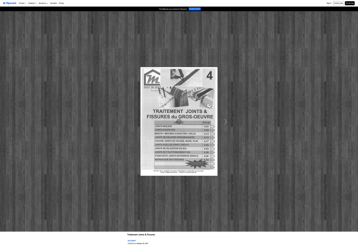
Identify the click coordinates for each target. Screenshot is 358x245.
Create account (194, 9)
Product (21, 3)
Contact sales (338, 3)
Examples (53, 3)
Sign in (329, 3)
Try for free (350, 3)
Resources (42, 3)
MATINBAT (132, 241)
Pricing (61, 3)
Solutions (31, 3)
